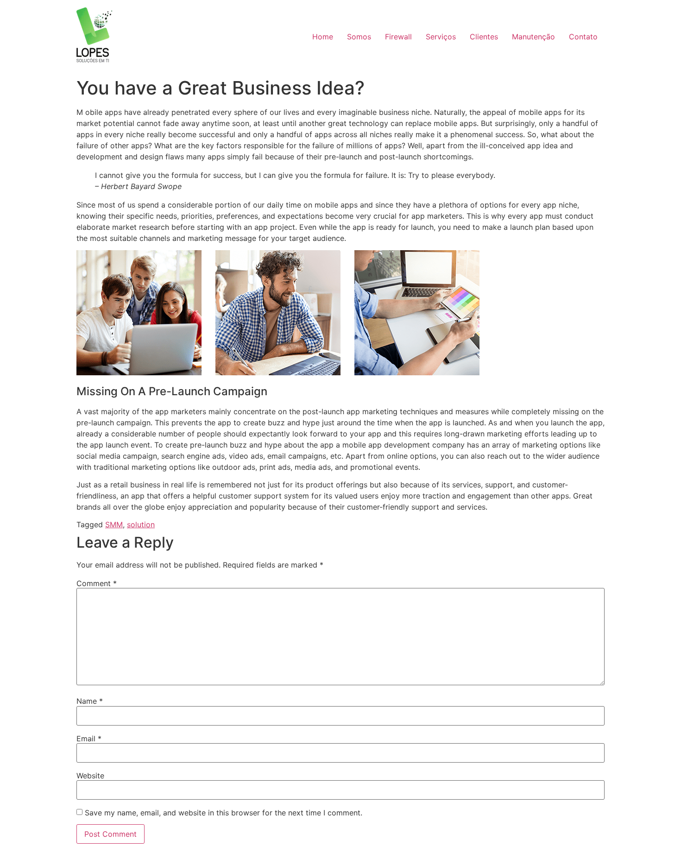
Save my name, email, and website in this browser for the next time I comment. (223, 812)
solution (141, 524)
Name (89, 701)
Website (90, 775)
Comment (96, 583)
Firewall (398, 36)
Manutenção (533, 36)
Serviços (441, 36)
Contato (583, 36)
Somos (359, 36)
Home (322, 36)
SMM (114, 524)
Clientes (484, 36)
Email (88, 738)
